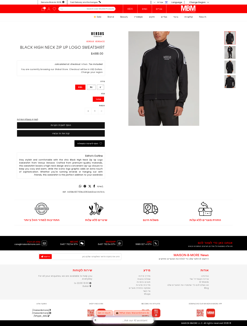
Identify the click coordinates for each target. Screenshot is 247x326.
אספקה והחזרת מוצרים (139, 288)
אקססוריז (138, 17)
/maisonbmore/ (41, 310)
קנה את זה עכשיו (61, 133)
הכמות (102, 105)
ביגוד (175, 17)
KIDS (130, 8)
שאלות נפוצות (144, 279)
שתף (99, 186)
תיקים (152, 17)
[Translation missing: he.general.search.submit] (61, 8)
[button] (160, 2)
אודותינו (205, 276)
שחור (98, 99)
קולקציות (189, 17)
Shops (147, 294)
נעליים (164, 17)
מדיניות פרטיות (143, 285)
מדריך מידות (145, 276)
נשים (144, 8)
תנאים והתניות (144, 282)
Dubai (86, 286)
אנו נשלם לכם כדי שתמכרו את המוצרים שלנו (188, 285)
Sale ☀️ (97, 17)
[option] (164, 78)
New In (202, 17)
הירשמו (46, 256)
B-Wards (204, 282)
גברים (159, 8)
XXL (80, 87)
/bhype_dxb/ (41, 315)
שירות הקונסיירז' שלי (199, 279)
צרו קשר (147, 291)
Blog (206, 288)
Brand (111, 17)
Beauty (124, 17)
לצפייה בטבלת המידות (27, 119)
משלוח (84, 64)
